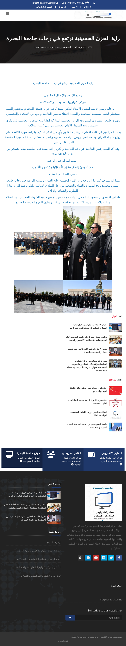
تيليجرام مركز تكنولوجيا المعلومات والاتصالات (39, 550)
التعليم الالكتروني (44, 6)
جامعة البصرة (63, 640)
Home (89, 47)
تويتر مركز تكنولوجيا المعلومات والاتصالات (40, 575)
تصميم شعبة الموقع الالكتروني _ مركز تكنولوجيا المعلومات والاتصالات (96, 637)
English (87, 6)
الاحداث (62, 6)
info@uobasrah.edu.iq (43, 2)
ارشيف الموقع (54, 542)
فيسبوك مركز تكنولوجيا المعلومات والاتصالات (39, 559)
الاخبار (75, 6)
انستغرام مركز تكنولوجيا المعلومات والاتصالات (38, 567)
